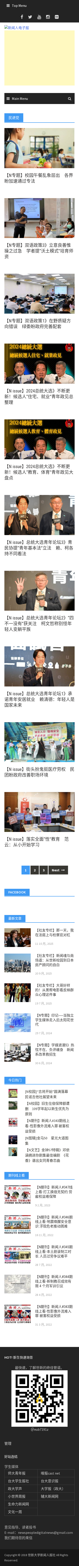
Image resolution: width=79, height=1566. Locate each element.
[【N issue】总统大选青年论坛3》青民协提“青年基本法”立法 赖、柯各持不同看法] (39, 514)
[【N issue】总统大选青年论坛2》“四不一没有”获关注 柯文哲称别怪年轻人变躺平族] (39, 590)
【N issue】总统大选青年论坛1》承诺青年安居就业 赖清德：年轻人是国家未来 (39, 699)
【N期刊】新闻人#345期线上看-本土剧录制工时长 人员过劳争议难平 (54, 1251)
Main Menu (20, 98)
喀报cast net (50, 1473)
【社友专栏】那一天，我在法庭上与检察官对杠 (54, 932)
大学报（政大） (53, 1488)
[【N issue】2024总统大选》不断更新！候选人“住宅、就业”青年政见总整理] (39, 363)
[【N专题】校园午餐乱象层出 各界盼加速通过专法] (39, 147)
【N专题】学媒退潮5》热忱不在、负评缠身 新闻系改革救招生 (54, 1049)
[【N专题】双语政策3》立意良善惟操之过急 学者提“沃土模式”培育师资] (39, 217)
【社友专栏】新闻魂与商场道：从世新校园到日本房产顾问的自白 (54, 960)
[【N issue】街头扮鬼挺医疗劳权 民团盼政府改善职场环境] (39, 741)
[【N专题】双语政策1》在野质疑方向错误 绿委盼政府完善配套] (39, 293)
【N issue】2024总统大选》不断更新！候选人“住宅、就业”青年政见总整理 (38, 396)
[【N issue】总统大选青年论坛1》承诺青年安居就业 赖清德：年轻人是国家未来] (39, 666)
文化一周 (15, 1512)
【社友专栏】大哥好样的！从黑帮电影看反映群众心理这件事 (54, 990)
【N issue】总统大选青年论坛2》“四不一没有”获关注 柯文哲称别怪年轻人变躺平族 (39, 623)
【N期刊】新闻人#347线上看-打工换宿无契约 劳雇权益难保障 (54, 1192)
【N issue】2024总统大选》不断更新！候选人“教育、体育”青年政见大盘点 (38, 472)
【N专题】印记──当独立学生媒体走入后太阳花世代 (54, 1020)
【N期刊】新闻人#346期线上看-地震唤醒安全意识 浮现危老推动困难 (54, 1222)
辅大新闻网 (49, 1496)
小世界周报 (16, 1496)
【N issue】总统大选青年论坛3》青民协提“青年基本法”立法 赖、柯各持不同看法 (38, 548)
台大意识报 (49, 1481)
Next (56, 870)
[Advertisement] (39, 58)
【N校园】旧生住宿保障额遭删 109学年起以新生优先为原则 (47, 1108)
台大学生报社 (18, 1481)
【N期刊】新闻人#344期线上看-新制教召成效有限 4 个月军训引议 (54, 1281)
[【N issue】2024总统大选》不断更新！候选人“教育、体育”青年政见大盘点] (39, 439)
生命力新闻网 (18, 1504)
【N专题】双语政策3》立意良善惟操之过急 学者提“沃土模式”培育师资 (38, 251)
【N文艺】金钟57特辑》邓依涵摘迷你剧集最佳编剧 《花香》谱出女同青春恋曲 (47, 1155)
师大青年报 (16, 1473)
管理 (7, 1443)
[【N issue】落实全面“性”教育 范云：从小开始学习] (39, 811)
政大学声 (15, 1488)
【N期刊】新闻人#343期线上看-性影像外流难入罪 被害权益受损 (47, 1125)
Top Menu (19, 5)
